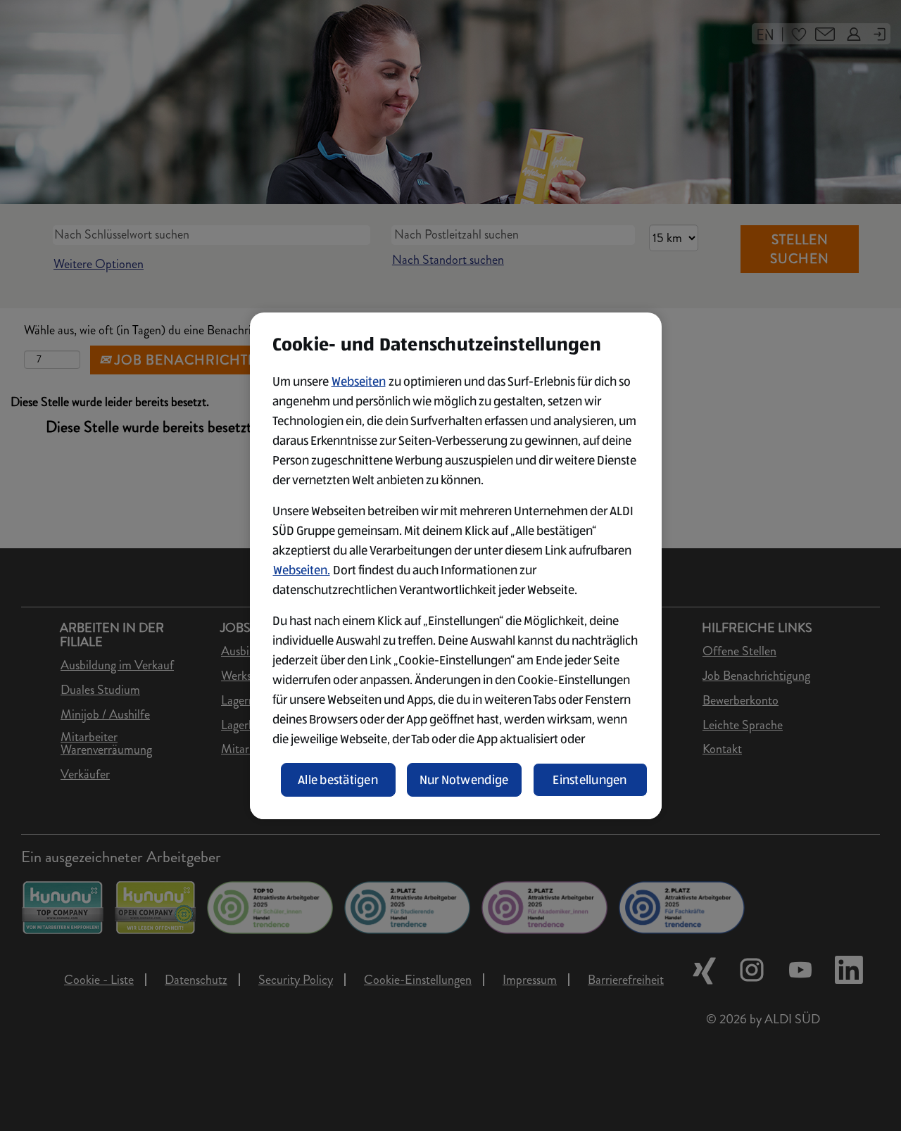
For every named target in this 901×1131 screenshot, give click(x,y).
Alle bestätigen (338, 780)
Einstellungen (590, 780)
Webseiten (359, 381)
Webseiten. (301, 570)
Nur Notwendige (464, 780)
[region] (456, 565)
